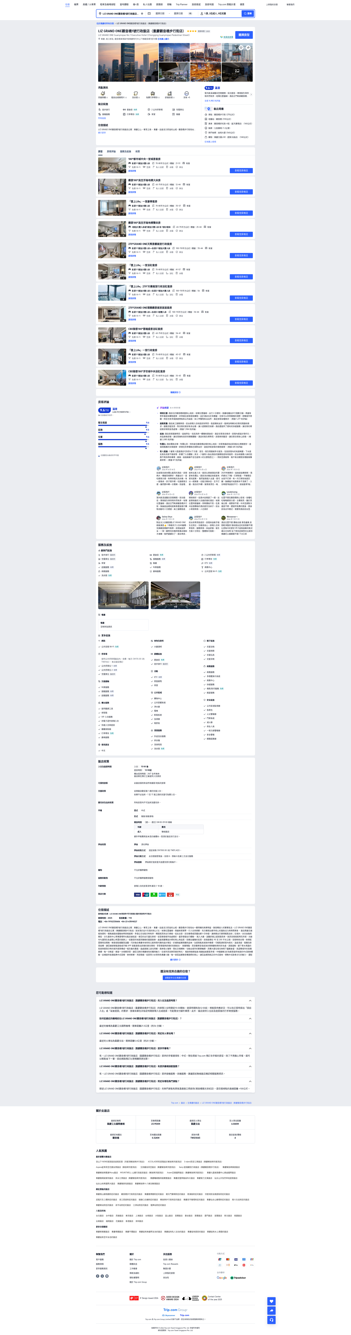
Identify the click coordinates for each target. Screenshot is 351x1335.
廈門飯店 (208, 1216)
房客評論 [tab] (111, 151)
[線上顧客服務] (271, 1320)
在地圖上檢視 (210, 142)
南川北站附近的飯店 (240, 1200)
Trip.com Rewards (170, 1264)
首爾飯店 (179, 1216)
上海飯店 (139, 1216)
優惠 (242, 4)
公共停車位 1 (106, 666)
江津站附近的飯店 (140, 1205)
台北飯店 (100, 1216)
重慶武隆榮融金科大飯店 (184, 1178)
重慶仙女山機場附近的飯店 (218, 1200)
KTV (206, 563)
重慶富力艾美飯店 (204, 1178)
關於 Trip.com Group (138, 1282)
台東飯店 (100, 1221)
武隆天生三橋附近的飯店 (106, 1200)
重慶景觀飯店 (117, 1232)
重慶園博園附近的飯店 (154, 1194)
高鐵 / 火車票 (89, 4)
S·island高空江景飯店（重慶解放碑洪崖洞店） (203, 1162)
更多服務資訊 (101, 1268)
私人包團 (147, 4)
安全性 (166, 1277)
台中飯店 (110, 1216)
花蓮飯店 (119, 1221)
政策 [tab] (137, 151)
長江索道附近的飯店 (128, 1200)
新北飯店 (228, 1216)
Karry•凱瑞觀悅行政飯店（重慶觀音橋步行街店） (199, 1167)
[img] (128, 62)
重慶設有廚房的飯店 (196, 1232)
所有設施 (102, 118)
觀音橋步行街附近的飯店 (131, 1194)
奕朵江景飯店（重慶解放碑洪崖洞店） (131, 1178)
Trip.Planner (181, 4)
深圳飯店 (139, 1221)
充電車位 (105, 559)
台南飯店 (149, 1216)
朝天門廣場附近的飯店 (175, 1194)
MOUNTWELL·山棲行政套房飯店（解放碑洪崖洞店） (142, 1173)
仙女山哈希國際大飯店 (105, 1183)
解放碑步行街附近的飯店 (170, 1200)
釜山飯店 (169, 1216)
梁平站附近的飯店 (123, 1205)
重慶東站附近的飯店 (104, 1205)
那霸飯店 (198, 1216)
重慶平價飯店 (131, 1232)
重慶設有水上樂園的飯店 (217, 1232)
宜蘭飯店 (218, 1216)
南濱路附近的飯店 (195, 1194)
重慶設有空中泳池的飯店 (106, 1237)
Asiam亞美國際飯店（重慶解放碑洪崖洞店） (186, 1173)
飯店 (183, 1103)
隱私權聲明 (134, 1277)
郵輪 (169, 4)
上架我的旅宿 (169, 1273)
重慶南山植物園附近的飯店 (107, 1194)
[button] (282, 4)
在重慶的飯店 (193, 1103)
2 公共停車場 (210, 555)
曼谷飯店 (189, 1216)
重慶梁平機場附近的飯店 (194, 1200)
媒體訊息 (133, 1264)
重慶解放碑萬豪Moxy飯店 (107, 1173)
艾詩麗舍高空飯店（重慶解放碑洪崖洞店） (158, 1167)
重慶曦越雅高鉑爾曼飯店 (160, 1178)
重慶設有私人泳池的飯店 (174, 1232)
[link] (272, 4)
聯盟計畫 (167, 1268)
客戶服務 (100, 1259)
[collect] (271, 1301)
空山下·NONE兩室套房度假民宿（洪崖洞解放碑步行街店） (121, 1162)
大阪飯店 (159, 1216)
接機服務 (157, 559)
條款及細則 (134, 1273)
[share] (271, 1310)
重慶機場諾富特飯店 (104, 1178)
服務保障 (100, 1264)
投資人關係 (168, 1259)
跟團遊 (159, 4)
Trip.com (174, 1103)
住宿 (67, 4)
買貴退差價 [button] (228, 37)
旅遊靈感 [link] (196, 4)
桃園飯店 (238, 1216)
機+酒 (136, 4)
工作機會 (133, 1268)
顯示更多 (102, 133)
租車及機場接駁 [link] (107, 4)
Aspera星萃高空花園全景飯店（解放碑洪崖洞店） (117, 1167)
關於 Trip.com (135, 1259)
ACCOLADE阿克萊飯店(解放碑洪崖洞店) (165, 1162)
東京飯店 (129, 1216)
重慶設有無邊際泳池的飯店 (150, 1232)
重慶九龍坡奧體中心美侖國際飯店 (221, 1173)
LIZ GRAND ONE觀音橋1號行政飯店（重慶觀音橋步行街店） (142, 31)
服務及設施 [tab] (125, 151)
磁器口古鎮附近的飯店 (148, 1200)
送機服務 (105, 567)
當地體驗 (124, 4)
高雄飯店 (119, 1216)
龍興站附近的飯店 (158, 1205)
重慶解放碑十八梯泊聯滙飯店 (147, 1183)
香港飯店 (129, 1221)
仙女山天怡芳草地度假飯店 (225, 1178)
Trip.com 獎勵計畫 (227, 4)
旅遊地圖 (209, 4)
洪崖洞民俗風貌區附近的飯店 (217, 1194)
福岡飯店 (110, 1221)
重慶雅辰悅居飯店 (125, 1183)
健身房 (156, 555)
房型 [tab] (100, 151)
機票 (76, 4)
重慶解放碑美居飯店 (231, 1167)
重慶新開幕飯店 (102, 1232)
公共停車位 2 (107, 670)
